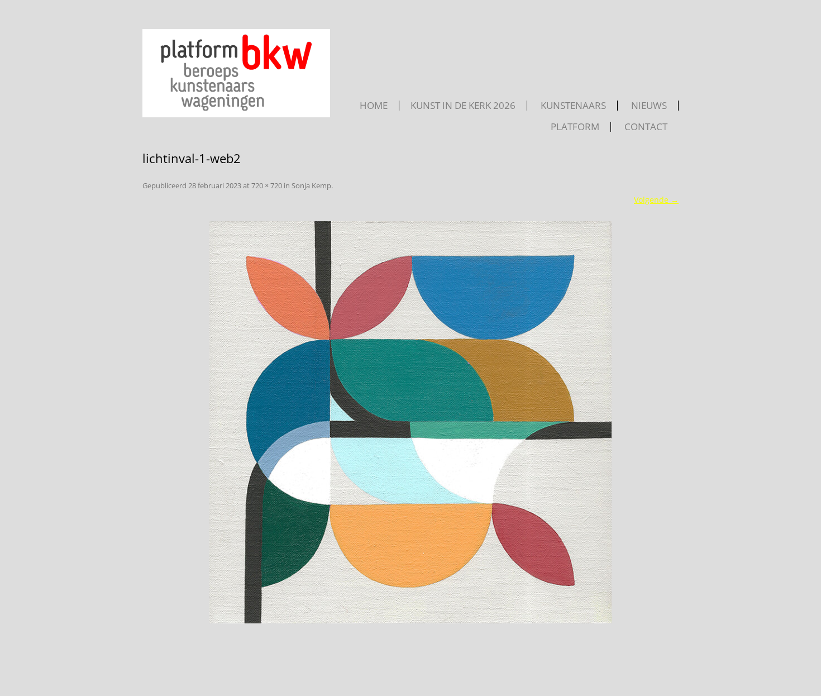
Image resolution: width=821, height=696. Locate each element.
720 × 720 (266, 185)
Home (374, 106)
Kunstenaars (573, 106)
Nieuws (649, 106)
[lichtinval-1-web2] (410, 422)
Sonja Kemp (311, 185)
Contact (645, 127)
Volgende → (656, 199)
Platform (575, 127)
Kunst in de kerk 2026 (462, 106)
